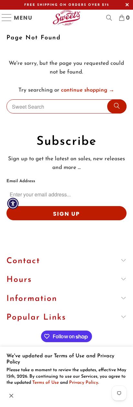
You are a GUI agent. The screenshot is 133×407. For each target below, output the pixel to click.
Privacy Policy (83, 382)
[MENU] (4, 17)
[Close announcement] (11, 396)
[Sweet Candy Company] (66, 17)
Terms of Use (45, 382)
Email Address (20, 181)
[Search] (117, 106)
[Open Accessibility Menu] (13, 203)
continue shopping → (87, 90)
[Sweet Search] (109, 17)
